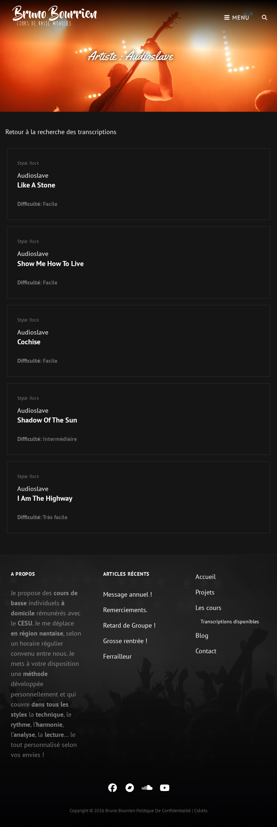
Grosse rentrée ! (125, 641)
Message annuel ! (127, 594)
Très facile (55, 517)
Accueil (205, 576)
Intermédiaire (60, 438)
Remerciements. (125, 610)
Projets (205, 592)
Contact (205, 651)
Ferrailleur (117, 656)
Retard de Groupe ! (129, 625)
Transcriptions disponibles (230, 621)
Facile (50, 203)
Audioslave (32, 175)
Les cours (208, 607)
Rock (34, 163)
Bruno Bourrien (120, 811)
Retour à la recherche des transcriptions (60, 132)
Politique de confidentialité (163, 811)
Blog (201, 635)
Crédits (200, 811)
